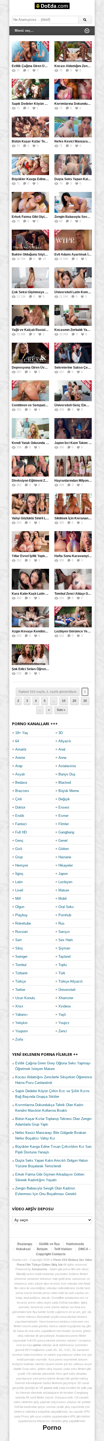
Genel (62, 841)
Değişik (64, 799)
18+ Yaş (21, 733)
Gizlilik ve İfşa (49, 1244)
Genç (19, 841)
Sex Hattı (65, 940)
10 (64, 701)
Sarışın (64, 932)
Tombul (20, 965)
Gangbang (66, 832)
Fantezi (21, 824)
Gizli (18, 849)
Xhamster (65, 998)
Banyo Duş (66, 774)
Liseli (19, 890)
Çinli (18, 799)
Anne (62, 758)
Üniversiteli (66, 990)
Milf (18, 899)
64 (17, 741)
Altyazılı (64, 741)
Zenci (62, 1031)
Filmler (63, 824)
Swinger (21, 957)
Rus (61, 923)
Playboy (21, 915)
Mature (63, 890)
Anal (61, 749)
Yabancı (21, 1015)
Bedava (21, 783)
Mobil (62, 899)
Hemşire (21, 865)
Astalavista (67, 766)
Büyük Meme (68, 791)
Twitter (20, 990)
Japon (63, 874)
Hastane (64, 857)
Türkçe (20, 981)
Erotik (19, 816)
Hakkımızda (75, 1244)
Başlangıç (25, 1244)
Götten (63, 849)
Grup (19, 857)
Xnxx (19, 1006)
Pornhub (64, 915)
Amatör (20, 749)
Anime (20, 758)
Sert (18, 940)
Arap (18, 766)
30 (85, 701)
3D (60, 733)
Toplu (62, 965)
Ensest (63, 807)
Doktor (20, 807)
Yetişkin (21, 1023)
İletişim (42, 1249)
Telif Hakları (63, 1249)
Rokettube (23, 923)
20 (74, 701)
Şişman (64, 948)
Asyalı (20, 774)
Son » (61, 710)
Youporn (21, 1031)
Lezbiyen (65, 882)
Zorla (19, 1039)
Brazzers (22, 791)
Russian (21, 932)
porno (37, 1345)
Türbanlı (21, 973)
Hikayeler (65, 865)
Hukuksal (23, 1249)
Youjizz (64, 1023)
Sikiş (19, 948)
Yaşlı (62, 1015)
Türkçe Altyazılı (70, 981)
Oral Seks (66, 907)
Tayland (64, 957)
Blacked (64, 783)
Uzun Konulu (25, 998)
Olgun (19, 907)
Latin (19, 882)
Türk (61, 973)
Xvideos (64, 1006)
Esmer (63, 816)
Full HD (21, 832)
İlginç (19, 874)
